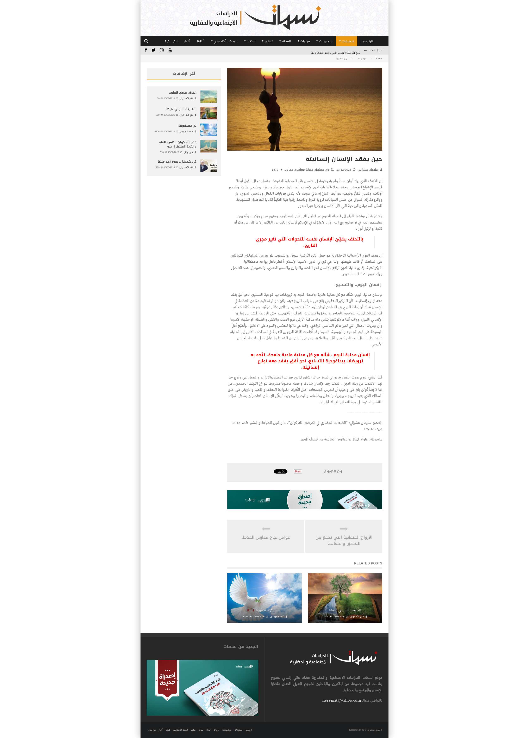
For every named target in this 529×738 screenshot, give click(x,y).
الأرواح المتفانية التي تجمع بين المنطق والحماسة (344, 540)
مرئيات (305, 41)
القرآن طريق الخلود (182, 92)
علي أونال (188, 152)
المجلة (286, 41)
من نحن (172, 41)
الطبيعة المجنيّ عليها (345, 610)
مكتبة (251, 41)
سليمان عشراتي (368, 170)
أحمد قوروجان (277, 616)
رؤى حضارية (322, 170)
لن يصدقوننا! (264, 610)
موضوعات (325, 41)
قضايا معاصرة (304, 170)
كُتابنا (200, 41)
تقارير (268, 41)
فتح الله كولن (357, 616)
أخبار (187, 41)
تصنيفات (348, 41)
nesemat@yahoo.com (341, 700)
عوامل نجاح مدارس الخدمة (266, 537)
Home (379, 58)
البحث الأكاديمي (225, 41)
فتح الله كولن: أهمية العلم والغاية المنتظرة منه (335, 51)
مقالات (288, 170)
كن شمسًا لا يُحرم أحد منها (177, 161)
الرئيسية (367, 41)
